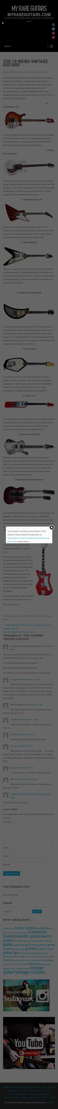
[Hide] (3, 23)
